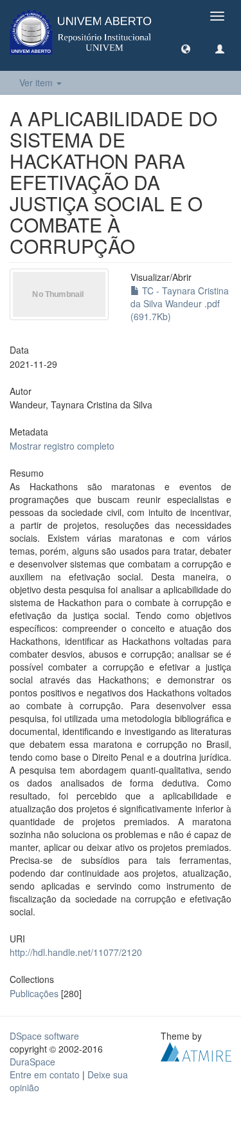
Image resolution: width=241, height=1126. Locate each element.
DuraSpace (32, 1061)
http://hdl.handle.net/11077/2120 (76, 952)
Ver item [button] (37, 82)
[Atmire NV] (196, 1050)
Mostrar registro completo (62, 445)
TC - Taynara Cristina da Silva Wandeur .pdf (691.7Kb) (179, 303)
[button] (185, 48)
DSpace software (44, 1035)
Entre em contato (45, 1074)
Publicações (34, 993)
